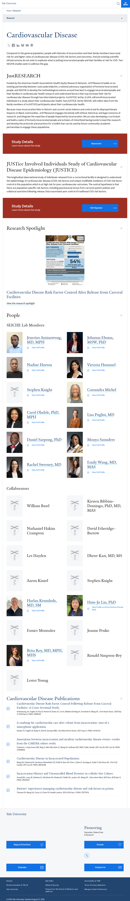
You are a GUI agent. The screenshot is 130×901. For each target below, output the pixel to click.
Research (17, 11)
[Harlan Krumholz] (14, 605)
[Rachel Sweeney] (14, 467)
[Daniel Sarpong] (14, 442)
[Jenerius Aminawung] (14, 342)
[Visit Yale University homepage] (16, 815)
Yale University (12, 889)
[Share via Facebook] (13, 45)
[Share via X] (8, 45)
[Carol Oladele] (14, 417)
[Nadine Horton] (14, 367)
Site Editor (49, 881)
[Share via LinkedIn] (18, 45)
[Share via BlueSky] (22, 45)
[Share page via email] (27, 45)
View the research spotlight (21, 303)
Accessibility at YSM (92, 881)
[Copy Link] (121, 76)
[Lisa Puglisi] (75, 417)
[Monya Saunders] (75, 442)
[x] (86, 855)
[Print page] (31, 45)
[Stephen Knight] (14, 392)
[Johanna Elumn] (75, 342)
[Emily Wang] (75, 467)
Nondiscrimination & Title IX (17, 885)
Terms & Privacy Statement (95, 885)
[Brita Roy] (14, 655)
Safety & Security (52, 885)
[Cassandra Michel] (75, 392)
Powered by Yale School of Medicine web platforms (61, 890)
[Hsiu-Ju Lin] (75, 605)
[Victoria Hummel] (75, 367)
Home (9, 11)
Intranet (9, 881)
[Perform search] (118, 4)
